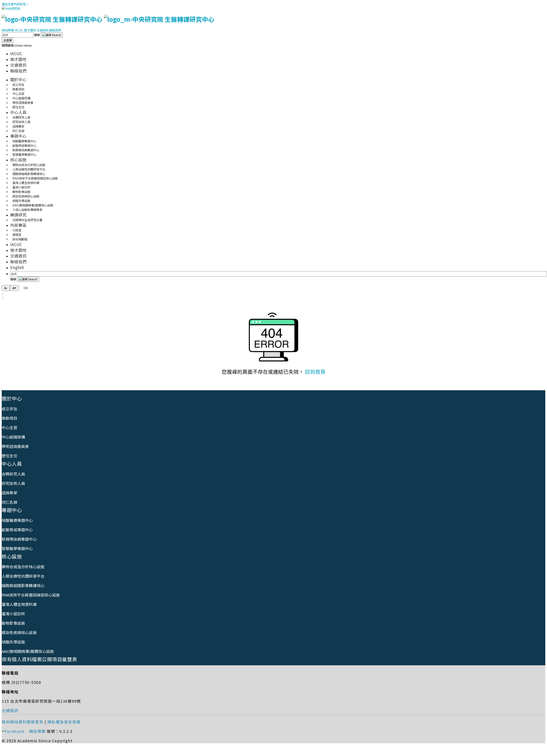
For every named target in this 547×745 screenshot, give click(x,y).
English (17, 267)
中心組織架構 (13, 437)
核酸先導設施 (13, 642)
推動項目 (9, 418)
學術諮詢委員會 (15, 446)
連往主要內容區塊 (14, 4)
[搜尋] (52, 35)
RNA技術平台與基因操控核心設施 (31, 595)
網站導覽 (8, 30)
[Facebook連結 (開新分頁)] (15, 731)
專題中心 (18, 136)
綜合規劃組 (19, 239)
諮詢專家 (9, 492)
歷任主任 (18, 107)
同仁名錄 (18, 130)
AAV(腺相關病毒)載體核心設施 (28, 651)
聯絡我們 (55, 30)
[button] (17, 45)
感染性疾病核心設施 (19, 632)
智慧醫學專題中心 (24, 154)
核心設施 (18, 159)
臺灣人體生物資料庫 (19, 604)
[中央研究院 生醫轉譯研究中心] (108, 19)
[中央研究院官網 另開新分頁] (11, 8)
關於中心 (18, 79)
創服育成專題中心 (17, 529)
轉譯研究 (18, 215)
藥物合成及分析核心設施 (23, 566)
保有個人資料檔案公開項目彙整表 (39, 659)
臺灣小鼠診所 (13, 613)
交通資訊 (43, 30)
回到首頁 (315, 371)
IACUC (18, 30)
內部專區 (18, 225)
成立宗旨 (9, 408)
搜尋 (37, 34)
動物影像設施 (13, 623)
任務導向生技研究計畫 (27, 220)
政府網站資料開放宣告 (22, 721)
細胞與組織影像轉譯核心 (23, 585)
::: (27, 4)
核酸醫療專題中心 (17, 520)
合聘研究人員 (13, 474)
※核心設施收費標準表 (27, 209)
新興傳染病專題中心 (19, 539)
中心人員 (18, 112)
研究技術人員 (13, 483)
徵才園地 (30, 30)
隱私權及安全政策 (64, 721)
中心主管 (9, 427)
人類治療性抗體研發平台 (23, 576)
